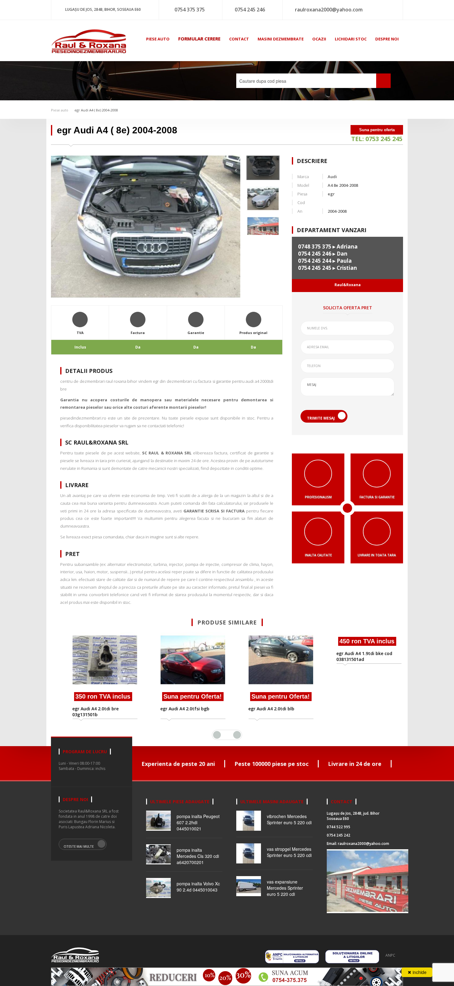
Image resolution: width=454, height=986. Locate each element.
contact (239, 39)
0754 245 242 (338, 835)
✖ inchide (417, 972)
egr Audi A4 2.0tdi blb (262, 709)
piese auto (158, 39)
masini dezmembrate (281, 39)
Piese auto (59, 110)
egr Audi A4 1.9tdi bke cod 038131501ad (355, 711)
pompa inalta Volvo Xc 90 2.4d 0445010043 (198, 886)
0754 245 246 (250, 9)
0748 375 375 (314, 246)
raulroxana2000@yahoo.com (329, 9)
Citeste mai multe (79, 846)
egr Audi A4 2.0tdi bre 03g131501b (86, 711)
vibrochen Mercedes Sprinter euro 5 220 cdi (289, 819)
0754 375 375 (189, 9)
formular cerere (199, 39)
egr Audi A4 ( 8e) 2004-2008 (96, 110)
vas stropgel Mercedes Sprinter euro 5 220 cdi (289, 852)
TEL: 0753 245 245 (376, 139)
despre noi (387, 39)
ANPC (390, 955)
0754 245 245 (314, 267)
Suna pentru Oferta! (183, 696)
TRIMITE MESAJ (321, 418)
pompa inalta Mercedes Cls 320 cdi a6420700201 (198, 856)
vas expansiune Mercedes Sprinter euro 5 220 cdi (285, 888)
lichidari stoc (351, 39)
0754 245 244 (314, 260)
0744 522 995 (338, 826)
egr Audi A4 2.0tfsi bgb (175, 709)
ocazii (319, 39)
